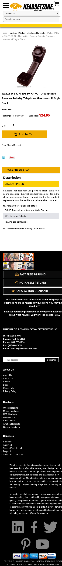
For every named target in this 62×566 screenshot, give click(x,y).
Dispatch (7, 451)
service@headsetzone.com (24, 348)
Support (6, 381)
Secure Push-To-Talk (12, 448)
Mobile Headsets (11, 411)
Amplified (7, 445)
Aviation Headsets (11, 424)
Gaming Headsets (11, 427)
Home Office (9, 417)
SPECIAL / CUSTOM (13, 454)
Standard (7, 442)
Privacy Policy (10, 391)
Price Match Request (11, 145)
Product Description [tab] (17, 170)
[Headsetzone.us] (31, 7)
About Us (8, 369)
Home (4, 33)
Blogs (5, 385)
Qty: (4, 125)
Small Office (9, 420)
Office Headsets (10, 408)
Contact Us (8, 378)
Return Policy (9, 388)
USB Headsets (10, 414)
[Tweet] (3, 158)
